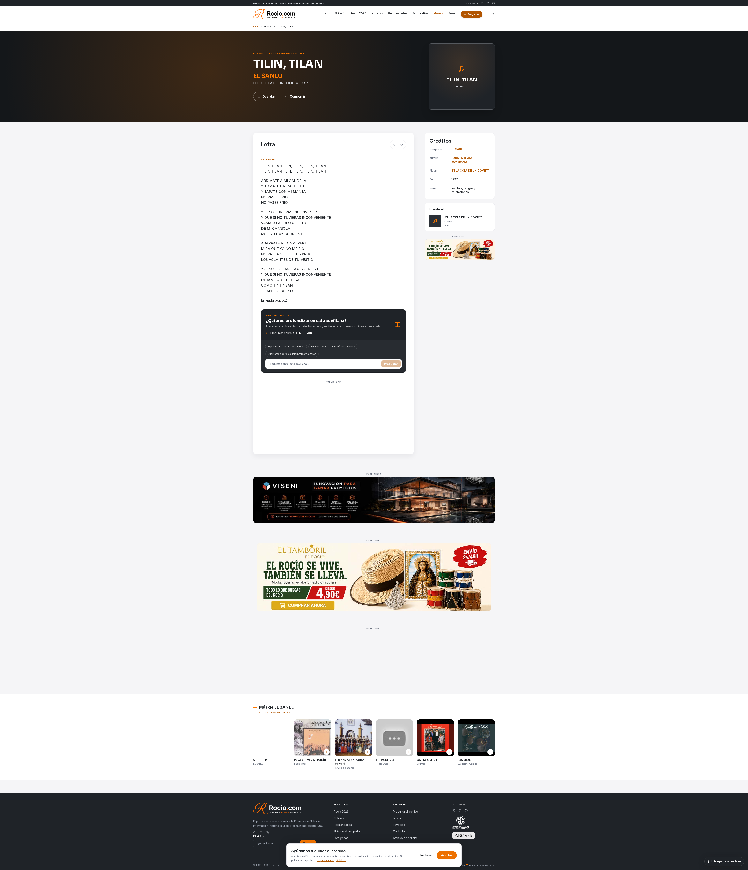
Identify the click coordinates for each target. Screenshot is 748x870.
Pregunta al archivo (405, 811)
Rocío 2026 (358, 13)
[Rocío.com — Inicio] (274, 14)
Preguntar (391, 363)
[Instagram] (493, 3)
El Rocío (339, 13)
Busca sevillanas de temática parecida (333, 346)
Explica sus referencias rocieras (286, 346)
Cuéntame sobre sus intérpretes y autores (292, 353)
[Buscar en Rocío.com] (493, 14)
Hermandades (397, 13)
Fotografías (420, 13)
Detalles (341, 860)
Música (438, 13)
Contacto (399, 831)
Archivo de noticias (405, 838)
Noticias (377, 13)
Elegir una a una (325, 860)
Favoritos (399, 824)
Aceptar (446, 855)
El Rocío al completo (347, 831)
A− (394, 144)
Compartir (297, 96)
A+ (401, 144)
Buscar (397, 818)
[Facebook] (482, 3)
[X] (487, 3)
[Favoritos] (487, 14)
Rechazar (426, 855)
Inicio (325, 13)
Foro (452, 13)
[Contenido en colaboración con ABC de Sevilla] (463, 835)
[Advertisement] (333, 412)
